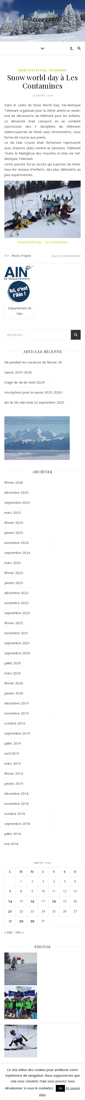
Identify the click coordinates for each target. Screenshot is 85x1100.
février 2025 (13, 522)
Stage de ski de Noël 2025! (24, 382)
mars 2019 (12, 763)
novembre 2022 (16, 603)
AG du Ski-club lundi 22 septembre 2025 (34, 402)
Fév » (19, 932)
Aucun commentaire (66, 256)
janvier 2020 (13, 693)
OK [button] (60, 1088)
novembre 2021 (16, 633)
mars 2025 (12, 512)
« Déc (8, 932)
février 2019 (13, 773)
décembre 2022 (16, 593)
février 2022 (13, 623)
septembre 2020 (17, 653)
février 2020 (13, 683)
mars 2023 (12, 562)
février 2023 (13, 573)
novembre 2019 (16, 713)
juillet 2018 (12, 833)
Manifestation (32, 70)
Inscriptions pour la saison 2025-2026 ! (33, 392)
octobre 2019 (14, 723)
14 (10, 901)
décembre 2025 (16, 492)
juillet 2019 (12, 743)
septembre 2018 (17, 823)
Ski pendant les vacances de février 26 (33, 362)
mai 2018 (11, 843)
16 (32, 901)
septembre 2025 (17, 502)
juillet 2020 (12, 663)
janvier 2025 (13, 532)
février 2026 (13, 482)
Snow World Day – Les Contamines (43, 242)
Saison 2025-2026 (18, 372)
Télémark (57, 70)
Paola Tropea (21, 256)
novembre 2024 (16, 542)
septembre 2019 (17, 733)
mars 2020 (12, 673)
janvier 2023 (13, 583)
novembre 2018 (16, 803)
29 (21, 921)
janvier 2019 (13, 783)
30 (32, 921)
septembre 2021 (17, 643)
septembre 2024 (17, 552)
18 (54, 901)
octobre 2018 (14, 813)
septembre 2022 (17, 613)
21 (10, 911)
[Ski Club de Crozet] (42, 17)
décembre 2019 (16, 703)
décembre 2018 (16, 793)
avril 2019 (11, 753)
